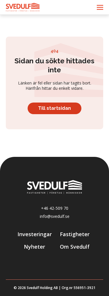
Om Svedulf (75, 246)
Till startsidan (54, 108)
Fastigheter (75, 234)
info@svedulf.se (54, 216)
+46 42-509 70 (54, 208)
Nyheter (34, 246)
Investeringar (34, 234)
